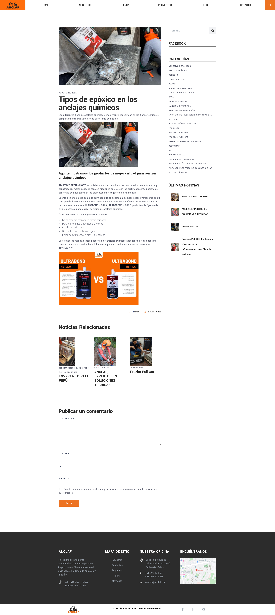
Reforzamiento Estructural (185, 141)
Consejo (173, 75)
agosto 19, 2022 (68, 93)
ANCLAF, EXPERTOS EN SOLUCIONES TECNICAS (105, 378)
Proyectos (117, 570)
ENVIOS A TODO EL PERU (181, 92)
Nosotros (117, 560)
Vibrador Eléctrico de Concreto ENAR (190, 168)
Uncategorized (102, 368)
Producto (174, 128)
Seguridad (72, 372)
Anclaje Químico (178, 70)
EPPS (171, 97)
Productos (117, 565)
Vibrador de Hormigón (181, 159)
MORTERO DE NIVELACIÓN (182, 110)
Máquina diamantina (180, 106)
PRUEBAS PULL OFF (178, 132)
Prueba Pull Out (142, 372)
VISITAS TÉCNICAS (178, 172)
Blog (117, 575)
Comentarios (154, 312)
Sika (171, 150)
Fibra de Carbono (178, 101)
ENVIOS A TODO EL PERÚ (74, 378)
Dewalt (173, 84)
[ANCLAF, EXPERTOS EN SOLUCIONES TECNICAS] (110, 351)
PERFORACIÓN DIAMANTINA (183, 124)
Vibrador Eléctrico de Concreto (187, 163)
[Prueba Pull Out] (145, 351)
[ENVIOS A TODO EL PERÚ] (74, 351)
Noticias (173, 119)
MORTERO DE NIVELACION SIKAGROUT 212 (190, 115)
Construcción (66, 368)
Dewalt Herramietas (180, 88)
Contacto (117, 581)
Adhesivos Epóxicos (180, 66)
